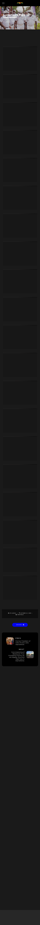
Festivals (20, 614)
